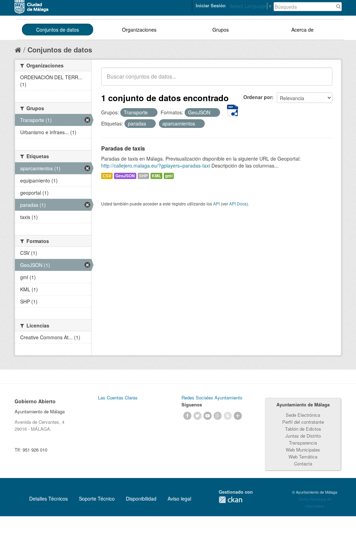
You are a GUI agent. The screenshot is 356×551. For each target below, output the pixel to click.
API (216, 203)
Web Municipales (303, 449)
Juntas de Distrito (303, 435)
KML (156, 176)
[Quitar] (151, 112)
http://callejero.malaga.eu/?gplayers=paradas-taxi (155, 165)
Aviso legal (179, 498)
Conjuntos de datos (57, 29)
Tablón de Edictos (303, 429)
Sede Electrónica (303, 415)
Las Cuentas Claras (118, 397)
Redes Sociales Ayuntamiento (211, 397)
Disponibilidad (141, 498)
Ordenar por (257, 97)
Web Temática (303, 456)
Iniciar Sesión (211, 5)
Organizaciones (139, 29)
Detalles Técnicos (48, 498)
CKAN (230, 499)
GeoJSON (125, 176)
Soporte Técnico (97, 498)
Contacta (303, 463)
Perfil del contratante (303, 422)
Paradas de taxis (123, 148)
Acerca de (302, 29)
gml (168, 176)
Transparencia (303, 442)
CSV (107, 176)
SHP (143, 176)
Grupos (220, 29)
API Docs (237, 203)
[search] (322, 80)
